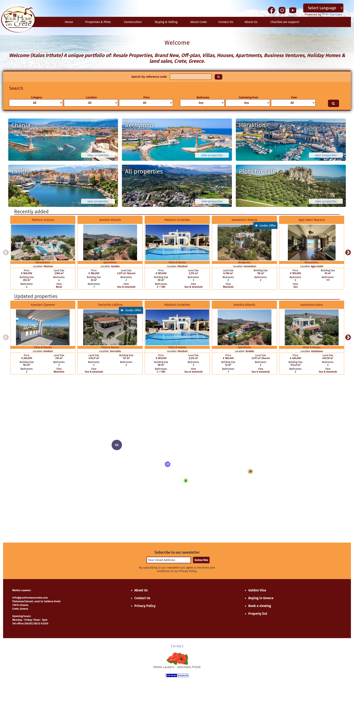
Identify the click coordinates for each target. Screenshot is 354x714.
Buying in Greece (260, 598)
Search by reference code (149, 77)
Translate (335, 14)
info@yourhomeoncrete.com (30, 597)
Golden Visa (257, 590)
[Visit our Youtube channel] (292, 10)
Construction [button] (133, 22)
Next (348, 252)
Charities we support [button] (284, 22)
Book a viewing (259, 606)
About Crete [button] (198, 22)
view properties (98, 155)
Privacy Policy (144, 606)
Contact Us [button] (225, 22)
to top (177, 646)
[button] (167, 464)
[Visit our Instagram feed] (282, 10)
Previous (6, 252)
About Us (251, 22)
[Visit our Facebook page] (271, 10)
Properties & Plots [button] (98, 22)
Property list (257, 614)
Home (69, 22)
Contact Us (142, 598)
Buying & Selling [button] (166, 22)
